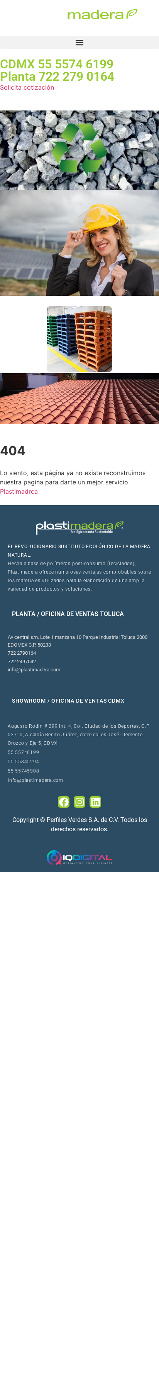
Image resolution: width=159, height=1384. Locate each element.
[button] (79, 42)
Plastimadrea (19, 491)
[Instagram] (79, 802)
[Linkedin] (95, 802)
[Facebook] (63, 802)
